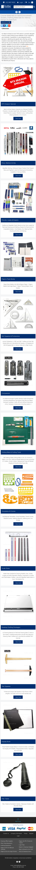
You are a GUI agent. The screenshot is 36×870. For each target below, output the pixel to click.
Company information (16, 833)
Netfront (29, 858)
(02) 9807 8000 (10, 2)
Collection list (4, 22)
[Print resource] (2, 25)
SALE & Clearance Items (25, 851)
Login (21, 2)
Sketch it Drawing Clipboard (26, 847)
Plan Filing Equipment (6, 843)
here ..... (28, 46)
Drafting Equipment (6, 845)
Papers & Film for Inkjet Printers (9, 851)
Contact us (6, 833)
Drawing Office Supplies (7, 841)
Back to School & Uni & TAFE (26, 849)
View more (18, 118)
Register (31, 833)
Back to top (18, 821)
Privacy (25, 833)
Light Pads (22, 845)
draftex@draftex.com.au (20, 865)
